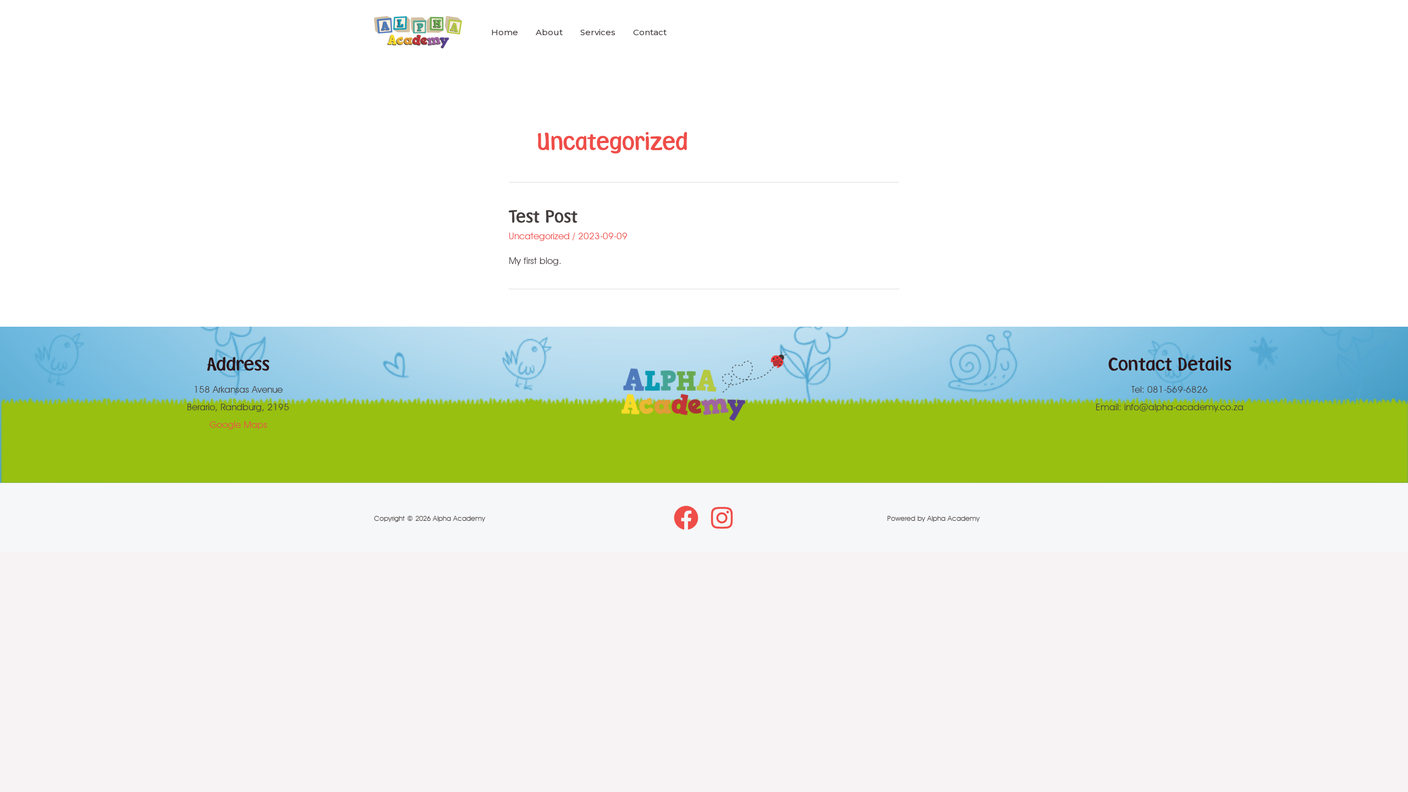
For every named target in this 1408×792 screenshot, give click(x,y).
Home (504, 32)
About (549, 32)
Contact (650, 32)
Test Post (543, 216)
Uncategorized (539, 235)
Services (597, 32)
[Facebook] (686, 517)
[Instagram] (722, 517)
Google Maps (238, 424)
